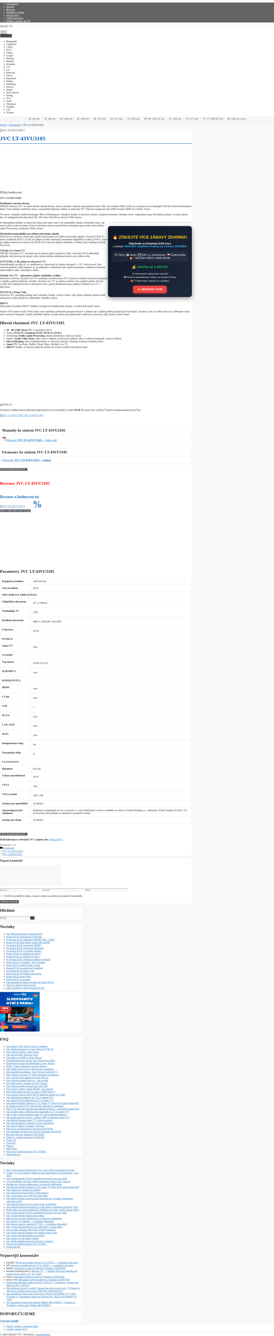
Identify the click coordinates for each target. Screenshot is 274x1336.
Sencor (9, 87)
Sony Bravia (12, 92)
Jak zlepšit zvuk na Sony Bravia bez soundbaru (30, 1069)
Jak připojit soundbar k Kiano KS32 (24, 934)
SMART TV (6, 26)
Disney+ (10, 1146)
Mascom (10, 72)
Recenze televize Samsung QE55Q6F (25, 1134)
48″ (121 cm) (100, 119)
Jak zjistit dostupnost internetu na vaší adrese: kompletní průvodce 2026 (42, 1207)
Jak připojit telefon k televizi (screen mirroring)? (30, 1123)
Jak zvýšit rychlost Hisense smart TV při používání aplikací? (36, 1114)
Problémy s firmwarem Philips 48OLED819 (28, 1305)
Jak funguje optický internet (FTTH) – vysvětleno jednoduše (36, 1224)
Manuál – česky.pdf (32, 440)
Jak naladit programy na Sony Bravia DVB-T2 (29, 1049)
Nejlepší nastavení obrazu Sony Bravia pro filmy (30, 1060)
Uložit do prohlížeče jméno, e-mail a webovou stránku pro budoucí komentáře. (43, 896)
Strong (9, 95)
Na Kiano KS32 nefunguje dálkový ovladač (28, 959)
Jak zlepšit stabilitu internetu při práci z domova (30, 1241)
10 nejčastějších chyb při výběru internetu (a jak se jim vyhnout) (38, 1181)
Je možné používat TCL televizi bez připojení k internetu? (35, 1106)
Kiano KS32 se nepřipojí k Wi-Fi (22, 956)
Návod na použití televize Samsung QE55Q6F (29, 1128)
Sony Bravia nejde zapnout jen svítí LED (27, 1086)
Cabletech (11, 44)
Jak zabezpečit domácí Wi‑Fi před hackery (27, 1193)
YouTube (11, 1143)
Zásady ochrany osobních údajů (22, 1326)
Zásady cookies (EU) (17, 1329)
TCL (8, 98)
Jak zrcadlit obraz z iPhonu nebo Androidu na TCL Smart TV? (37, 1111)
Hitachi (10, 61)
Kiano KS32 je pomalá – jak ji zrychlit (25, 962)
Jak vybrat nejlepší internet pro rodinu (25, 1215)
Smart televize (13, 1154)
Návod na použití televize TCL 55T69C (26, 1151)
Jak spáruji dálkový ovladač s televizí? (25, 1126)
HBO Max (11, 1148)
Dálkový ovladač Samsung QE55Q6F (25, 1137)
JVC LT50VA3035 (12, 854)
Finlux (9, 52)
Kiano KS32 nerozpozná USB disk (24, 936)
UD (8, 109)
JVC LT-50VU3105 (13, 851)
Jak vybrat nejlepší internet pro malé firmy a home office (34, 1227)
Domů (3, 125)
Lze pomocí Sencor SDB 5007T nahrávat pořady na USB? (35, 1094)
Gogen (9, 55)
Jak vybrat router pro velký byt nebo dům (27, 1195)
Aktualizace (12, 4)
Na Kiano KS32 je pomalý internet (23, 951)
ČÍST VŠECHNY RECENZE (15, 510)
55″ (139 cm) (133, 119)
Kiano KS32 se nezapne (18, 979)
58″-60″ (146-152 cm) (154, 119)
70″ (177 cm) (192, 119)
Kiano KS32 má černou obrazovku (23, 973)
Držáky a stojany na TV (18, 21)
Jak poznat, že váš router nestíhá (22, 1238)
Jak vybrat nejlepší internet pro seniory (25, 1235)
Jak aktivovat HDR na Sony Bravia (24, 1057)
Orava (9, 75)
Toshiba (10, 106)
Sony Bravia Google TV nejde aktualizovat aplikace (32, 1074)
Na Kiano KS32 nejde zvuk (20, 971)
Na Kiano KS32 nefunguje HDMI (23, 945)
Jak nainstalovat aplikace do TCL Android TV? (30, 1097)
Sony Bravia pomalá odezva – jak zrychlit (27, 1080)
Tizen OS (11, 1140)
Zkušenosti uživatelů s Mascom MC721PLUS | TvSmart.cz (36, 1282)
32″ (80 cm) (49, 119)
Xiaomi (10, 112)
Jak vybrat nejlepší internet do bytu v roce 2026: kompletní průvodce (40, 1170)
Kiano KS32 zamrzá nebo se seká (23, 965)
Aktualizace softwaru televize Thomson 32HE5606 (39, 1268)
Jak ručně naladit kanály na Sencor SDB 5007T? (30, 1091)
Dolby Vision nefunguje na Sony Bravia (26, 1066)
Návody (10, 6)
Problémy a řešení (15, 12)
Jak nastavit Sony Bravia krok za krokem (26, 1046)
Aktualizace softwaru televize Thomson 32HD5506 (39, 1276)
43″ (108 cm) (83, 119)
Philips (9, 81)
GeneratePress (43, 1334)
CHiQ (9, 47)
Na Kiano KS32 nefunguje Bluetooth (25, 948)
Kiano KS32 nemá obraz (18, 976)
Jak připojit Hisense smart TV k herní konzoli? (29, 1120)
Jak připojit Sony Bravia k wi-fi (22, 1054)
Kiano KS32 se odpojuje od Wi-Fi (23, 953)
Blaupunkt (11, 41)
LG (8, 69)
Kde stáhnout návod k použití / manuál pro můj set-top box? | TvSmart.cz (43, 1288)
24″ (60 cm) (34, 119)
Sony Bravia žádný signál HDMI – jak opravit (29, 1089)
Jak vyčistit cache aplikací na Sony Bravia (27, 1077)
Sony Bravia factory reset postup (22, 1052)
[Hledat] (32, 918)
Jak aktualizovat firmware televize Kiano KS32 (30, 982)
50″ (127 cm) (117, 119)
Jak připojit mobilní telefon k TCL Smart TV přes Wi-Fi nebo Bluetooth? (42, 1103)
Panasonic (11, 78)
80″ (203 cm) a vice (236, 119)
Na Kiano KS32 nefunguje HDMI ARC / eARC (30, 939)
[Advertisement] (95, 378)
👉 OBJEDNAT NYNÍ (149, 289)
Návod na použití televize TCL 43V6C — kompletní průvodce (46, 1262)
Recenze (10, 9)
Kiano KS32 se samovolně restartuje (24, 968)
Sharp (9, 89)
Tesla (9, 101)
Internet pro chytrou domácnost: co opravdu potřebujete (34, 1184)
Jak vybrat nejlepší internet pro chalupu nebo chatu (31, 1232)
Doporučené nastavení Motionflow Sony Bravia (30, 1063)
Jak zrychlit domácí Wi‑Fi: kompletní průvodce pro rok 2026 (36, 1178)
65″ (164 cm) (175, 119)
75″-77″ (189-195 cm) (213, 119)
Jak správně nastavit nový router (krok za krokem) (31, 1204)
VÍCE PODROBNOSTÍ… (13, 469)
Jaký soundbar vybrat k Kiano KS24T (25, 988)
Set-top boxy (12, 15)
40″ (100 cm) (66, 119)
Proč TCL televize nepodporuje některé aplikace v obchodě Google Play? (43, 1109)
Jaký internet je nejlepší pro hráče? (23, 1190)
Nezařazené (15, 125)
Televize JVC (56, 839)
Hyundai (10, 64)
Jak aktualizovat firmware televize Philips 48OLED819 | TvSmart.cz (40, 1302)
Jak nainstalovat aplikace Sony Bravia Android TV (31, 1072)
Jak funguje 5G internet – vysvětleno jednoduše (30, 1221)
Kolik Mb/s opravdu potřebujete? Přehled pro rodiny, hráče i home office (42, 1210)
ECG (9, 50)
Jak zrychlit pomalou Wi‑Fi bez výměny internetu (31, 1230)
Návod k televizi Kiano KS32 (21, 985)
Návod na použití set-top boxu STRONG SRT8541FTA (34, 1291)
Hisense (10, 58)
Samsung (11, 84)
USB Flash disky (14, 18)
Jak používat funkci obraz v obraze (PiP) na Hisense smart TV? (38, 1117)
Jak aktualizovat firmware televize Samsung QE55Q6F (33, 1131)
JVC (8, 67)
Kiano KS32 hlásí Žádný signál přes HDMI (28, 942)
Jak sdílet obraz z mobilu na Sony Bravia (26, 1083)
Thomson (11, 104)
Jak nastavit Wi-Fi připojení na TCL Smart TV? (30, 1100)
